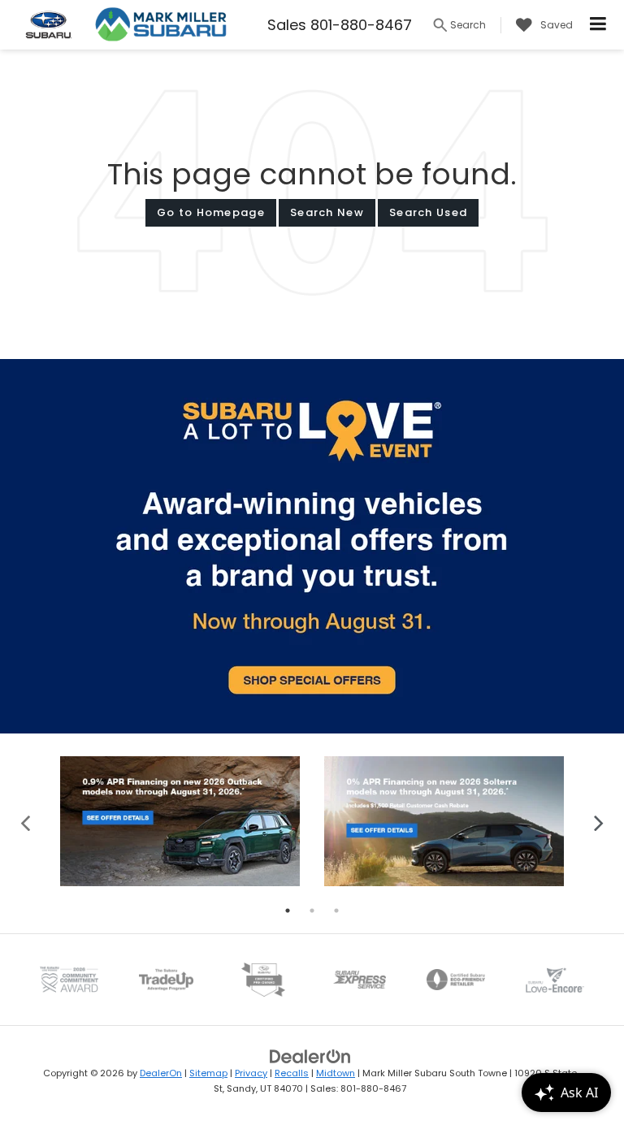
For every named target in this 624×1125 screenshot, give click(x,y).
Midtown (335, 1073)
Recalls (292, 1073)
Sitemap (208, 1073)
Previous (25, 821)
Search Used (428, 212)
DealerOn (161, 1073)
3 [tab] (336, 910)
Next (598, 821)
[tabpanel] (180, 821)
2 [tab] (312, 910)
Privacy (251, 1073)
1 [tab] (288, 910)
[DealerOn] (310, 1056)
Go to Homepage (211, 212)
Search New (327, 212)
